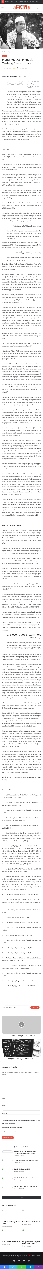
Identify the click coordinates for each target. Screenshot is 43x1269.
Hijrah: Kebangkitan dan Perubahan (26, 1160)
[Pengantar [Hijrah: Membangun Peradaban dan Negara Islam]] (7, 1154)
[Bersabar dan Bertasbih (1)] (11, 1234)
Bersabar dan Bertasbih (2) (31, 1222)
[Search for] (41, 8)
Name (4, 1098)
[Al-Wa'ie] (22, 7)
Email (4, 1105)
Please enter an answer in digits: (12, 1127)
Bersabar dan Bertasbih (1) (11, 1242)
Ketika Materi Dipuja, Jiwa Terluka (26, 1187)
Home (5, 52)
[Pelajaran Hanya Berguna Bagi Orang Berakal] (31, 1234)
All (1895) (21, 1197)
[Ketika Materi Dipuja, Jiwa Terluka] (7, 1189)
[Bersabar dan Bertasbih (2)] (31, 1214)
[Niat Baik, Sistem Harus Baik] (7, 1180)
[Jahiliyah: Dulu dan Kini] (7, 1172)
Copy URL (35, 1007)
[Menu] (3, 8)
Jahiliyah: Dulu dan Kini (22, 1169)
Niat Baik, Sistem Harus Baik (24, 1178)
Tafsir (10, 52)
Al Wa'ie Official (35, 1256)
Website (4, 1113)
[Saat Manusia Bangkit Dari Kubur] (11, 1214)
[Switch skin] (37, 8)
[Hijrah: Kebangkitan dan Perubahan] (7, 1163)
